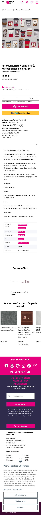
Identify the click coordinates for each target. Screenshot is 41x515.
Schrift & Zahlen (22, 224)
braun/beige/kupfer (23, 242)
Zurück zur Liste (8, 10)
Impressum (7, 489)
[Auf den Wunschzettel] (35, 21)
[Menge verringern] (4, 98)
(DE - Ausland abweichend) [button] (22, 89)
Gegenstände (21, 228)
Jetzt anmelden (20, 404)
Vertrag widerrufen (20, 426)
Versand (15, 79)
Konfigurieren (20, 501)
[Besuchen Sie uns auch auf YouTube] (12, 366)
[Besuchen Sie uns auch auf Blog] (34, 366)
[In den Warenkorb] (3, 16)
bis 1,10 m (20, 239)
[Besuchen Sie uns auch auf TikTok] (29, 366)
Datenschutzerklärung (15, 411)
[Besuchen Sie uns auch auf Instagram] (23, 366)
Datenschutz (17, 489)
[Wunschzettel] (31, 2)
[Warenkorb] (36, 2)
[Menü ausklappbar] (3, 1)
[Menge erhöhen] (36, 98)
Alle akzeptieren (20, 495)
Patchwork (21, 235)
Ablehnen (20, 507)
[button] (21, 2)
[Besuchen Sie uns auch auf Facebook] (6, 366)
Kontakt (8, 138)
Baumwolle (21, 231)
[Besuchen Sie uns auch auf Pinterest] (17, 366)
